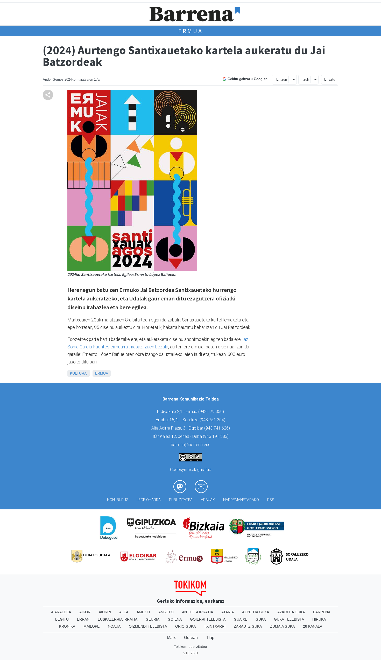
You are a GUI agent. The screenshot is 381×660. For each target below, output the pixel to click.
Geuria (152, 619)
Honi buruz (117, 500)
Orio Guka (185, 626)
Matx (171, 637)
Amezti (143, 612)
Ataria (227, 612)
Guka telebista (289, 619)
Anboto (166, 612)
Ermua (190, 31)
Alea (123, 612)
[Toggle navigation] (46, 14)
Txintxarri (214, 626)
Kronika (67, 626)
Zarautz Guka (248, 626)
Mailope (91, 626)
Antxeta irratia (197, 612)
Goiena (175, 619)
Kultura (78, 373)
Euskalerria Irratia (117, 619)
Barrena (321, 612)
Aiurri (105, 612)
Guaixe (240, 619)
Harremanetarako (241, 500)
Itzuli (305, 79)
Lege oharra (149, 500)
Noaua (114, 626)
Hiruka (319, 619)
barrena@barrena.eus (190, 444)
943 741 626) (218, 428)
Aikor (84, 612)
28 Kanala (312, 626)
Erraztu (329, 79)
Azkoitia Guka (291, 612)
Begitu (62, 619)
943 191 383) (216, 436)
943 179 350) (212, 411)
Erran (83, 619)
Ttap (210, 637)
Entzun (281, 79)
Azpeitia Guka (255, 612)
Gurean (191, 637)
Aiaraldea (61, 612)
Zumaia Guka (282, 626)
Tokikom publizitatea (190, 646)
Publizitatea (181, 500)
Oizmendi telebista (148, 626)
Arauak (208, 500)
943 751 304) (213, 419)
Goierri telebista (207, 619)
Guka (261, 619)
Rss (270, 500)
